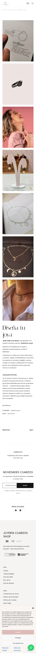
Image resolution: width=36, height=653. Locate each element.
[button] (33, 608)
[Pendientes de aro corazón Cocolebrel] (18, 127)
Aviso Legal (7, 603)
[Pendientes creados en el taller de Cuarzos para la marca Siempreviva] (18, 170)
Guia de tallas (8, 577)
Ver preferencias (18, 643)
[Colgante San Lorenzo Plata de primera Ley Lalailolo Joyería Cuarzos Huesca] (18, 300)
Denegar (18, 638)
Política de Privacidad (10, 597)
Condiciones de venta (11, 594)
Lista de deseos (8, 583)
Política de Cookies (9, 600)
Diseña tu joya (15, 410)
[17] (18, 84)
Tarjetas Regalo (8, 574)
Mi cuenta (6, 580)
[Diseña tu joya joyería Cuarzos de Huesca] (18, 40)
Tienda (5, 571)
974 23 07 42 (18, 458)
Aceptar (18, 632)
